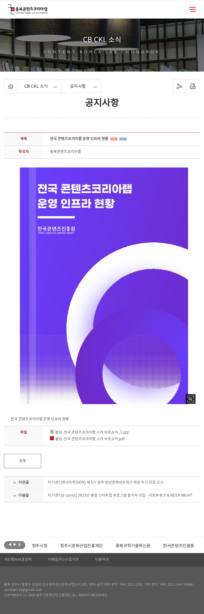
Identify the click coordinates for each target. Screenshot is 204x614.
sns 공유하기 (179, 86)
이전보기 (10, 544)
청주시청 (39, 546)
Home (5, 82)
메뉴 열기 (192, 9)
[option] (40, 546)
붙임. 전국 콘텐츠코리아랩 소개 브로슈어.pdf (90, 439)
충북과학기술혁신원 (133, 546)
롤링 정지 (20, 544)
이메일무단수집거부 (63, 560)
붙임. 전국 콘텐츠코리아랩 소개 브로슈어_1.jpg (92, 432)
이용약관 (102, 560)
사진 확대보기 (190, 399)
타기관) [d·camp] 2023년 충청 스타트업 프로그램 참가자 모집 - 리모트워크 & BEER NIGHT (120, 495)
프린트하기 (192, 86)
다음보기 (15, 544)
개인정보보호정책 (18, 560)
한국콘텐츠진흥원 (178, 546)
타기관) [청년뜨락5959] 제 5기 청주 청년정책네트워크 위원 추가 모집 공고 (105, 482)
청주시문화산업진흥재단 (81, 546)
